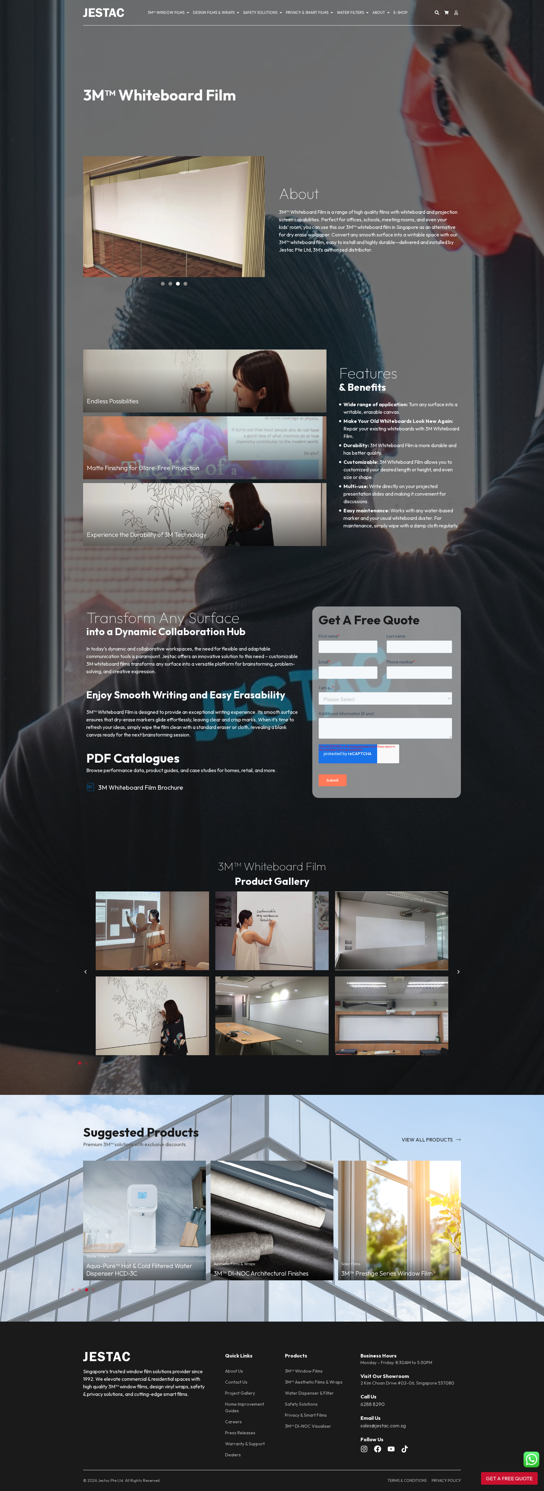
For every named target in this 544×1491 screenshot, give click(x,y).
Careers (233, 1422)
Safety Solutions (301, 1404)
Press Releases (240, 1433)
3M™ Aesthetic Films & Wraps (314, 1382)
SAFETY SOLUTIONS (260, 12)
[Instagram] (364, 1449)
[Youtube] (391, 1449)
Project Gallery (240, 1393)
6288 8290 (372, 1404)
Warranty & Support (245, 1444)
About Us (234, 1371)
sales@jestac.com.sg (383, 1425)
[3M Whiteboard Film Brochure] (90, 787)
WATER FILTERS (350, 12)
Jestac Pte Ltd (110, 1480)
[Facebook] (377, 1449)
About (378, 12)
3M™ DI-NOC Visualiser (308, 1426)
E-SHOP (400, 12)
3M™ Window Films (304, 1371)
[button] (163, 284)
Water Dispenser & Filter (309, 1393)
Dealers (233, 1455)
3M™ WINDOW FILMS (166, 12)
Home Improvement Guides (244, 1407)
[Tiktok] (404, 1449)
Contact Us (236, 1382)
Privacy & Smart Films (306, 1415)
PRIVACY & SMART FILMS (307, 12)
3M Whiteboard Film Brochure (140, 787)
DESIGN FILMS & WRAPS (214, 12)
